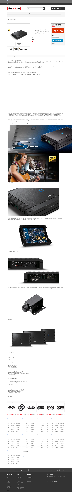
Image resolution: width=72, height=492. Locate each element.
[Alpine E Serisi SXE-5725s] (21, 407)
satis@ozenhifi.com (54, 481)
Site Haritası (19, 489)
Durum (33, 27)
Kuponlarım (29, 481)
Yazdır (34, 39)
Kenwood (47, 13)
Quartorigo (42, 13)
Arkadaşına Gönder (36, 37)
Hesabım (29, 474)
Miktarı (53, 35)
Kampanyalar (19, 476)
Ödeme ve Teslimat (20, 482)
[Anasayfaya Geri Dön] (8, 19)
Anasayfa (9, 13)
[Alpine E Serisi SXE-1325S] (50, 407)
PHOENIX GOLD (53, 13)
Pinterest (46, 35)
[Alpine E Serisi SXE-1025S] (60, 407)
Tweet (34, 35)
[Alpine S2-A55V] (11, 49)
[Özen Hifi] (16, 8)
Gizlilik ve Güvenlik (20, 488)
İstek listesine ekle (57, 43)
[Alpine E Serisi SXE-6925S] (40, 407)
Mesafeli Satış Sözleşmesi (19, 484)
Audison (22, 13)
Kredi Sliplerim (29, 477)
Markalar (9, 15)
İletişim (18, 481)
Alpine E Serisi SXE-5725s (21, 412)
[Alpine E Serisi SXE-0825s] (11, 407)
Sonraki (28, 49)
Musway (38, 13)
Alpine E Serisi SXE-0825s (11, 412)
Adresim (28, 478)
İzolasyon (58, 13)
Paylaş (38, 35)
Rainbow (33, 13)
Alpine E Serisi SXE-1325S (50, 412)
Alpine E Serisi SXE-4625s (31, 412)
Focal (19, 13)
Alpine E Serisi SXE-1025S (60, 412)
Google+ (42, 35)
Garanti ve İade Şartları (21, 487)
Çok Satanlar (19, 478)
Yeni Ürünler (19, 477)
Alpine (30, 13)
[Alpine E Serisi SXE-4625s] (31, 407)
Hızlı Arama (14, 13)
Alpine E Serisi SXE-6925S (40, 412)
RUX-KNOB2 (17, 376)
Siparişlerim (29, 476)
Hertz (26, 13)
